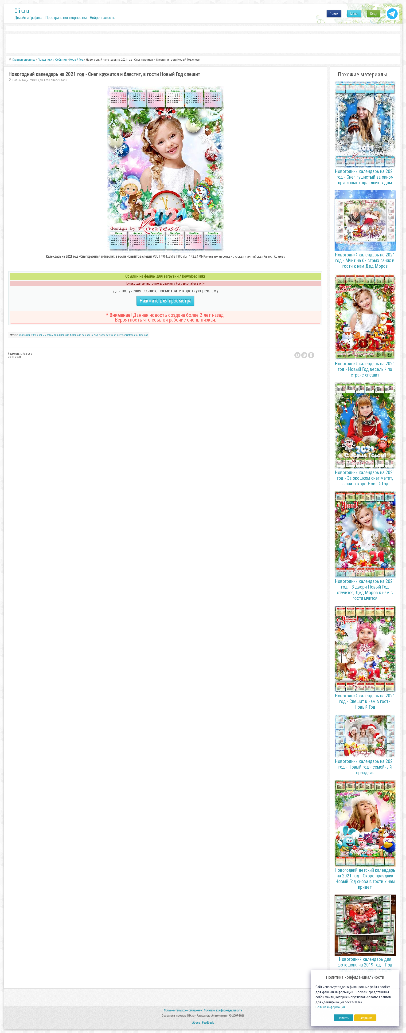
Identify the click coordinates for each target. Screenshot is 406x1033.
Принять (343, 1018)
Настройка (365, 1018)
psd (146, 335)
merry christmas (126, 335)
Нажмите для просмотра (165, 301)
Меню (354, 14)
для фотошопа (73, 335)
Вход (373, 14)
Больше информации (330, 1007)
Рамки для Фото (39, 80)
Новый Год (19, 80)
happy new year (107, 335)
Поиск (334, 14)
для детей (59, 335)
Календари (59, 80)
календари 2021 (27, 335)
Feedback (208, 1022)
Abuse (196, 1022)
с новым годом (45, 335)
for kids (140, 335)
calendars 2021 (90, 335)
